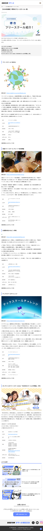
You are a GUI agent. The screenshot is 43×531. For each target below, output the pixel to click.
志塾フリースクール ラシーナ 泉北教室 (9, 48)
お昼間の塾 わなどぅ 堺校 (6, 50)
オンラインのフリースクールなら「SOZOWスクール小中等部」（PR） (16, 53)
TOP (2, 6)
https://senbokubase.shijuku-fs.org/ (15, 174)
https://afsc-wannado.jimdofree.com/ (16, 237)
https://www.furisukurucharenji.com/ (16, 321)
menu (40, 3)
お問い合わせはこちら (21, 514)
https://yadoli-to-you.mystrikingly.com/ (16, 93)
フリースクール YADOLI (6, 46)
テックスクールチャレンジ (7, 51)
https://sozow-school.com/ (12, 434)
